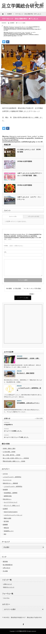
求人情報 (5, 571)
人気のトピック (7, 584)
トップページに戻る (22, 297)
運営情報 (5, 561)
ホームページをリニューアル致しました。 (16, 437)
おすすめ (5, 473)
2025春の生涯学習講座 (24, 161)
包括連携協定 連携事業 (10, 492)
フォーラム (6, 598)
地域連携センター (9, 531)
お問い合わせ (6, 567)
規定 (5, 534)
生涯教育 (12, 22)
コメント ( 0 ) (12, 216)
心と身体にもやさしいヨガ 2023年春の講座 (29, 151)
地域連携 (5, 489)
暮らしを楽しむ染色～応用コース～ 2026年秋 (16, 458)
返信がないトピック (8, 587)
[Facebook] (23, 624)
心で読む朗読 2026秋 (9, 451)
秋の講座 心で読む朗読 (14, 288)
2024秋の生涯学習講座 (24, 185)
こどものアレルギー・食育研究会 (12, 477)
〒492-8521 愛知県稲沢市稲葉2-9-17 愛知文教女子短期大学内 (22, 617)
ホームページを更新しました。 (13, 431)
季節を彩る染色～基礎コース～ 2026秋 (14, 461)
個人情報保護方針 (8, 564)
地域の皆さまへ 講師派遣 (10, 483)
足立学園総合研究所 (21, 631)
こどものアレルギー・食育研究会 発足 (29, 389)
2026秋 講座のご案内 (9, 448)
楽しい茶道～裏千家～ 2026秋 (11, 455)
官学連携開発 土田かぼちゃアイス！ (28, 403)
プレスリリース (7, 480)
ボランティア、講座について (12, 505)
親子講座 (6, 521)
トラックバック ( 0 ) (33, 216)
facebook (36, 2)
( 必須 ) (8, 239)
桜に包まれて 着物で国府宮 (25, 373)
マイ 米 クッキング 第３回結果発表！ (32, 289)
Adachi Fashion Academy (11, 511)
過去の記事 (39, 418)
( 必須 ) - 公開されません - (14, 245)
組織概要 (5, 524)
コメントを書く (22, 22)
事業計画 (6, 527)
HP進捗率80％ (8, 424)
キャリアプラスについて (10, 502)
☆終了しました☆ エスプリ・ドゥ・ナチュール (29, 198)
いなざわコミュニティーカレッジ (13, 515)
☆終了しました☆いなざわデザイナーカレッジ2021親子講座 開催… (29, 174)
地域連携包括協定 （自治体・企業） (28, 358)
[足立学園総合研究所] (23, 5)
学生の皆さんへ (7, 499)
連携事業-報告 (8, 496)
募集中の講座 (7, 518)
